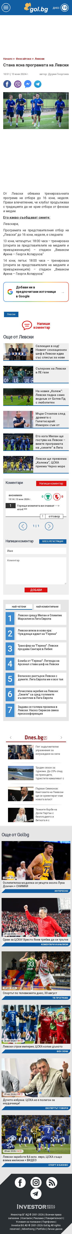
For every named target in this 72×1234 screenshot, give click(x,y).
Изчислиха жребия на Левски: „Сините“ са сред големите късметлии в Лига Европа (38, 694)
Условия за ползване (28, 1221)
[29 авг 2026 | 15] (36, 917)
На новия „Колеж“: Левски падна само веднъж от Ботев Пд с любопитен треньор (50, 398)
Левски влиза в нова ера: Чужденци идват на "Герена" (37, 632)
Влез (45, 541)
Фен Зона (62, 1051)
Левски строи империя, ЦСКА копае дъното (33, 1046)
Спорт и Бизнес (58, 1165)
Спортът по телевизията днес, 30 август (30, 993)
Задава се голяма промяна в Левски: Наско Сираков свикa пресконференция (38, 710)
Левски (11, 314)
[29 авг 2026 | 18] (36, 1077)
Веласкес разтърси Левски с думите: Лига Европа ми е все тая (40, 677)
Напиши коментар (41, 325)
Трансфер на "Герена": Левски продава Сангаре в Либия (38, 647)
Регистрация (56, 541)
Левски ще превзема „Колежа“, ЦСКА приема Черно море (51, 462)
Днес (60, 8)
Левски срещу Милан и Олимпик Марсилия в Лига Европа (40, 617)
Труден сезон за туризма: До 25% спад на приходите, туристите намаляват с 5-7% (36, 775)
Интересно (61, 891)
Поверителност (54, 1218)
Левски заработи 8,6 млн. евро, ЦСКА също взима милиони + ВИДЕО (32, 1158)
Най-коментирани (47, 607)
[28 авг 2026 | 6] (36, 1134)
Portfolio (41, 1229)
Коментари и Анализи (54, 944)
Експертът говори (56, 1108)
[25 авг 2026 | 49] (36, 1024)
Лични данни (54, 1229)
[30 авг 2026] (36, 971)
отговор (54, 516)
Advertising (28, 1229)
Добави (36, 590)
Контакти (26, 1218)
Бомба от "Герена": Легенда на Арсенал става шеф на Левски (38, 662)
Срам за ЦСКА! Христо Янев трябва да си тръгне (35, 939)
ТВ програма (60, 998)
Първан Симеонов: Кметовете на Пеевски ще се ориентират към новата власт (49, 794)
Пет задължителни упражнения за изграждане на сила (48, 750)
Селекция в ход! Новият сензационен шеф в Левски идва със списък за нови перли (51, 353)
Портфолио (48, 1221)
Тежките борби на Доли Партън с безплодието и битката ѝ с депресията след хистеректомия (32, 817)
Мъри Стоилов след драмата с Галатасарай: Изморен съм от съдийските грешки (50, 421)
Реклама (39, 1218)
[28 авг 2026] (36, 860)
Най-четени (19, 607)
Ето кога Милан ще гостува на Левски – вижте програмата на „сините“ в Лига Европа (50, 443)
